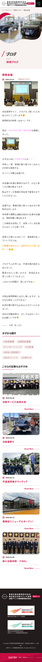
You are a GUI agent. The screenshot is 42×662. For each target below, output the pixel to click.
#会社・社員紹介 (11, 352)
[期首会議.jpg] (10, 149)
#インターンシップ (12, 346)
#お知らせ (26, 357)
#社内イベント (10, 357)
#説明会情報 (24, 341)
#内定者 (29, 346)
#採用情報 (8, 341)
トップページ (6, 10)
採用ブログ (18, 10)
